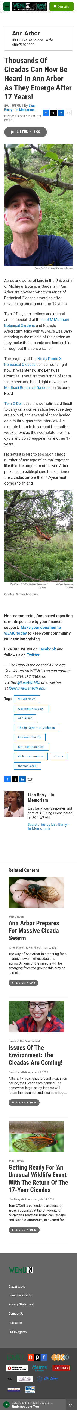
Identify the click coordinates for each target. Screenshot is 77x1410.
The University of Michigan (36, 727)
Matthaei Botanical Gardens (28, 387)
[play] (6, 1404)
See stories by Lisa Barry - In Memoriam (48, 826)
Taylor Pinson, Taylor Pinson (25, 947)
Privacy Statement (21, 1304)
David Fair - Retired (20, 1072)
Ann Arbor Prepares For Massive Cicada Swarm (34, 930)
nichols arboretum (30, 756)
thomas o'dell (27, 766)
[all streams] (71, 1404)
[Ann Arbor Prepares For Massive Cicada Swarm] (36, 892)
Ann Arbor (26, 33)
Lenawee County (29, 737)
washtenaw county (31, 708)
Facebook (47, 649)
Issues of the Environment (24, 1041)
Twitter (33, 655)
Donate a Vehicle (20, 1295)
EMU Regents (18, 1332)
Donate (63, 6)
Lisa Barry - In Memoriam (19, 107)
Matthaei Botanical (31, 747)
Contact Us (16, 1313)
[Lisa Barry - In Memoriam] (14, 804)
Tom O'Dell (13, 403)
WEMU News (26, 699)
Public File (15, 1323)
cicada (58, 756)
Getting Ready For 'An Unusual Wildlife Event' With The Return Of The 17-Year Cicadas (38, 1178)
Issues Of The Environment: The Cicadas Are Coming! (35, 1055)
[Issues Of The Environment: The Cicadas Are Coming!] (36, 1016)
